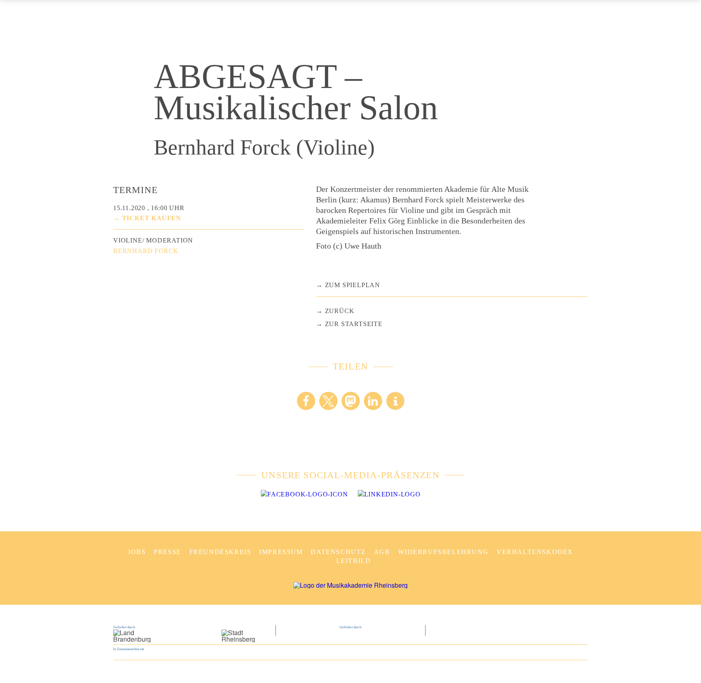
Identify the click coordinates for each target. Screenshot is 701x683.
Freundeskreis (220, 551)
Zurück (340, 310)
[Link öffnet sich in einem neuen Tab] (304, 494)
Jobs (137, 551)
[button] (306, 401)
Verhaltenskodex (535, 551)
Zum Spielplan (352, 284)
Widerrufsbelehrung (443, 551)
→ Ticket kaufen (147, 218)
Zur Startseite (354, 323)
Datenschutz (338, 551)
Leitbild (353, 560)
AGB (382, 551)
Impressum (281, 551)
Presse (167, 551)
